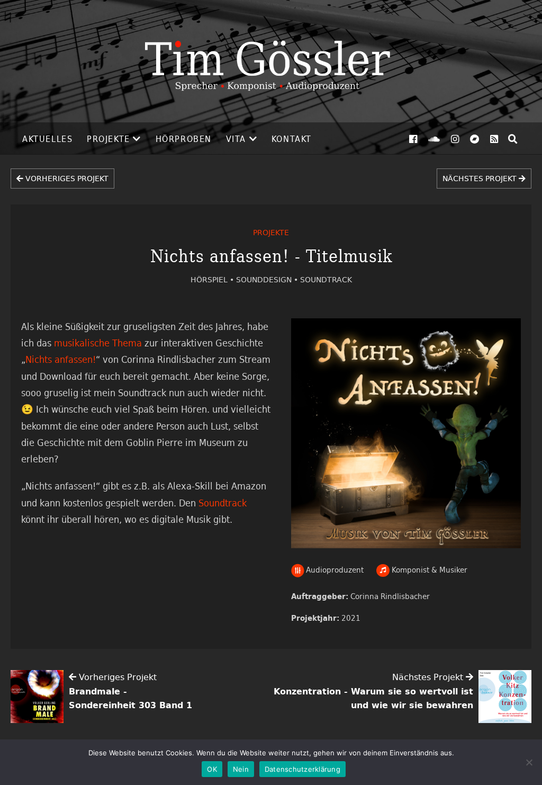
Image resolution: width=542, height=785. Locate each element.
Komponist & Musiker (428, 569)
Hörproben (184, 138)
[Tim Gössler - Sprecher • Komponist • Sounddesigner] (271, 61)
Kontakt (292, 138)
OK (212, 769)
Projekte (108, 138)
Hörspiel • (213, 279)
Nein (241, 769)
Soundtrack (326, 279)
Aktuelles (47, 138)
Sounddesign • (268, 279)
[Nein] (528, 762)
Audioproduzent (334, 569)
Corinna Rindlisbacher (390, 596)
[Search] (513, 138)
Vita (236, 138)
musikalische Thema (98, 342)
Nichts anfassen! (60, 359)
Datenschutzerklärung (302, 769)
